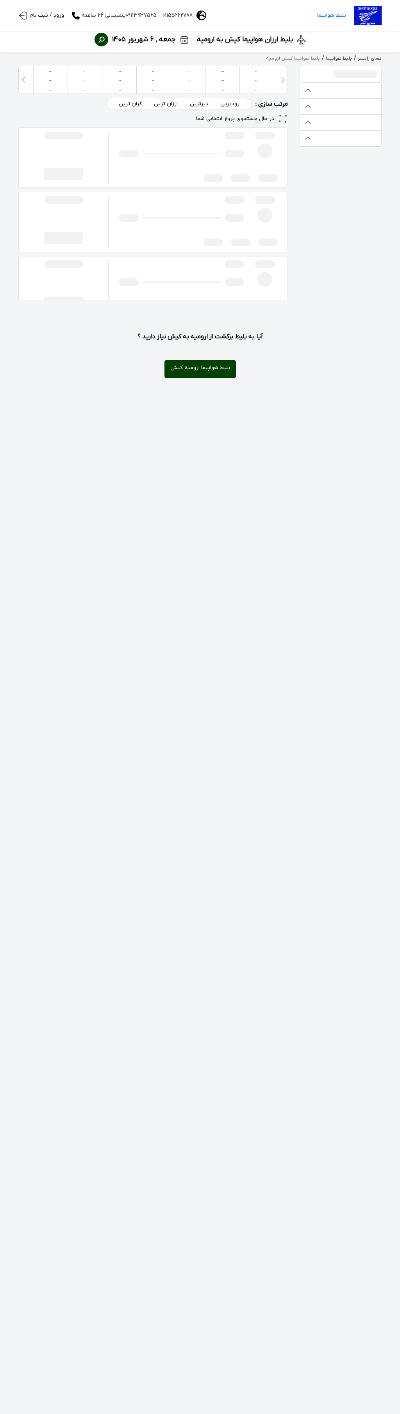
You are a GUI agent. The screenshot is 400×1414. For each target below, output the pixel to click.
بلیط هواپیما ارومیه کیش (200, 367)
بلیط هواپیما (331, 15)
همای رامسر (370, 58)
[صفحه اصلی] (368, 15)
